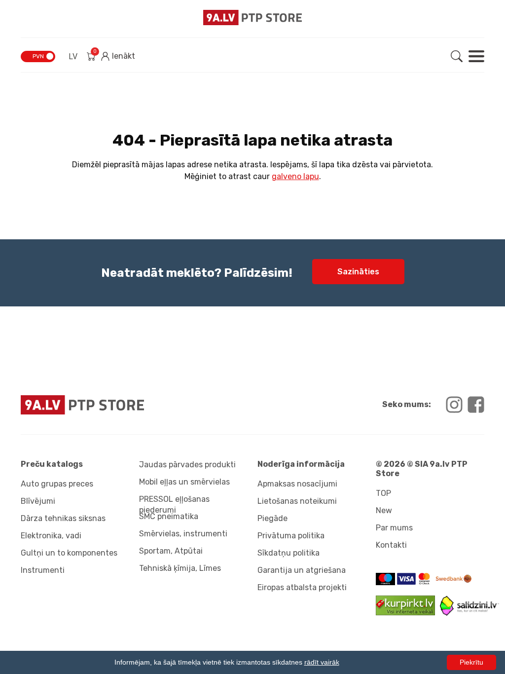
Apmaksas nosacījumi (297, 483)
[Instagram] (454, 404)
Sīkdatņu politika (288, 553)
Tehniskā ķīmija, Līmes (180, 568)
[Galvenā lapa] (252, 17)
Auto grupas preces (57, 483)
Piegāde (272, 518)
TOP (383, 493)
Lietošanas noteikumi (297, 501)
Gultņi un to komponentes (69, 553)
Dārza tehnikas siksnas (63, 518)
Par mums (394, 527)
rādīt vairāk (321, 662)
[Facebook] (476, 404)
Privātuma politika (291, 535)
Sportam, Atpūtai (171, 551)
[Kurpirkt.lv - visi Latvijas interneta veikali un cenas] (408, 612)
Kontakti (391, 545)
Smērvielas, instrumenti (183, 533)
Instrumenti (43, 570)
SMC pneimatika (168, 516)
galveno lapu (295, 176)
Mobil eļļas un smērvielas (184, 482)
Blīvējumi (38, 501)
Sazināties (358, 271)
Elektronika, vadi (51, 535)
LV (73, 56)
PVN (38, 56)
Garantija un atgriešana (301, 570)
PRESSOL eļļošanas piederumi (174, 502)
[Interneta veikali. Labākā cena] (469, 613)
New (384, 510)
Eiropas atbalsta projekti (302, 587)
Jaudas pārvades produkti (187, 464)
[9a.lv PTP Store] (134, 404)
